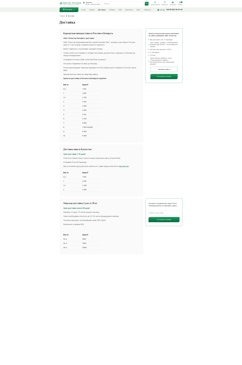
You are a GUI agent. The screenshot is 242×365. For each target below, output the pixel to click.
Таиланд (89, 2)
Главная (62, 16)
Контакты (129, 10)
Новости (147, 10)
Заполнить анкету (164, 69)
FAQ (120, 10)
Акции (91, 10)
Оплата (112, 10)
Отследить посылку (164, 76)
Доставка (101, 10)
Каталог (69, 9)
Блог (138, 10)
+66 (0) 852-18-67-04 (174, 9)
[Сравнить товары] (173, 2)
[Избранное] (165, 2)
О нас (83, 10)
